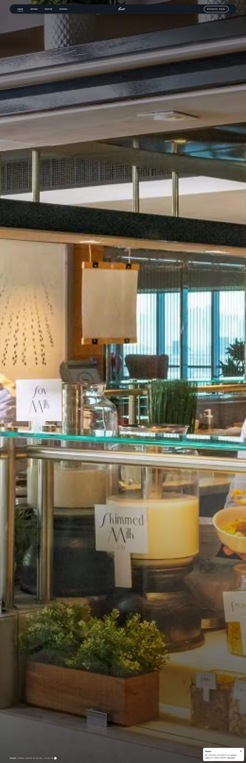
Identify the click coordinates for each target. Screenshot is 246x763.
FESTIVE (48, 9)
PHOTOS (63, 9)
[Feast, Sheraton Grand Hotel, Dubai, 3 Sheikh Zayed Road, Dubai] (122, 9)
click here (231, 758)
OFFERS (34, 9)
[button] (33, 758)
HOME (20, 9)
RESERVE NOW (216, 9)
